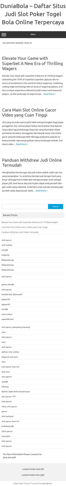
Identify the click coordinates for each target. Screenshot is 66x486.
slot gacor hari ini (10, 421)
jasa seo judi (9, 457)
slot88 (5, 250)
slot (4, 332)
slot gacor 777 (9, 396)
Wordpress (47, 483)
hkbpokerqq (8, 260)
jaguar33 (6, 299)
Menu (33, 34)
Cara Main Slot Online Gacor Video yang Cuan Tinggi (25, 227)
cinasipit (6, 436)
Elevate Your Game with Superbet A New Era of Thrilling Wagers (32, 63)
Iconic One (18, 483)
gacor (4, 411)
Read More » (50, 94)
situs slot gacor (9, 406)
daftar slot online (10, 352)
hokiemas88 (8, 426)
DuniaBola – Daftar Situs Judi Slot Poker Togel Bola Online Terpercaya (33, 14)
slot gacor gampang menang (16, 327)
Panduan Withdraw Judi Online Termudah (20, 232)
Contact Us (36, 454)
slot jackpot (8, 416)
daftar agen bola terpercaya (16, 391)
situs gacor (7, 431)
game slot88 (8, 284)
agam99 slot (8, 319)
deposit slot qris (10, 357)
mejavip (5, 255)
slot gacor (7, 240)
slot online (7, 245)
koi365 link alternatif (12, 294)
